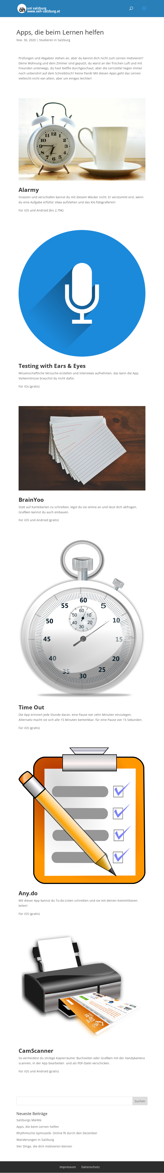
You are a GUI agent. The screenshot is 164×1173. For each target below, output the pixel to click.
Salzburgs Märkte (28, 1120)
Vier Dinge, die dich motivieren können (44, 1146)
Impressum (68, 1167)
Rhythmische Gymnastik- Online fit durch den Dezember (56, 1133)
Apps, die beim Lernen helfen (37, 1127)
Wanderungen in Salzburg (35, 1140)
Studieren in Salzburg (54, 40)
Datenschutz (90, 1167)
